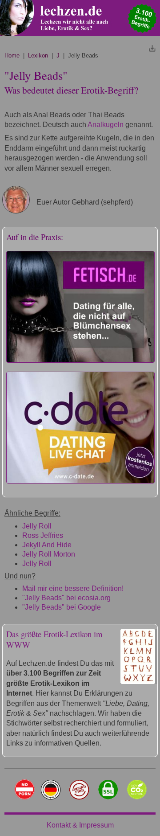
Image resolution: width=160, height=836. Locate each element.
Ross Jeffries (42, 535)
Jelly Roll (37, 526)
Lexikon (38, 55)
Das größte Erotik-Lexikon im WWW (54, 639)
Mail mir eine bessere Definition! (73, 588)
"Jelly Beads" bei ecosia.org (66, 598)
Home (12, 55)
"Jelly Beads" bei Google (61, 607)
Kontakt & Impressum (80, 825)
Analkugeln (106, 124)
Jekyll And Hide (47, 545)
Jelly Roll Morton (48, 554)
